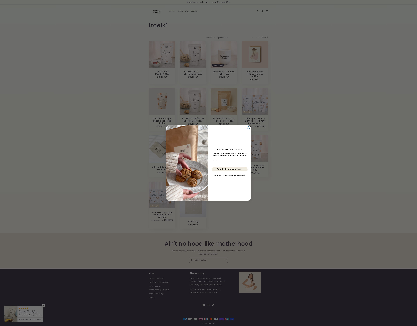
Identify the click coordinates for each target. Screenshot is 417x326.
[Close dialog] (248, 127)
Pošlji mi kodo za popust (229, 169)
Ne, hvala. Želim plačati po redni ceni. (229, 176)
